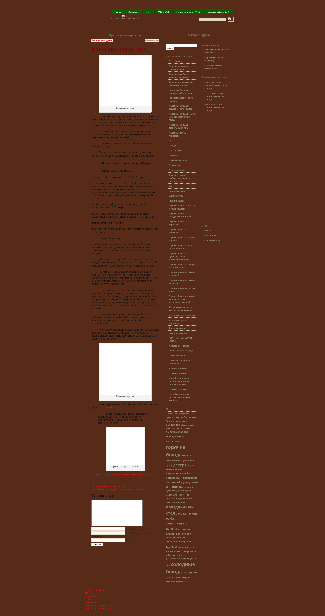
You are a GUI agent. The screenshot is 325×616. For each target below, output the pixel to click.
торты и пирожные (185, 551)
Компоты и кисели (178, 332)
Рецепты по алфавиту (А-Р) (188, 11)
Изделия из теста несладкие (178, 321)
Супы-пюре (174, 165)
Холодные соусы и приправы (178, 134)
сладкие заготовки (178, 534)
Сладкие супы (176, 195)
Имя (135, 529)
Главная (118, 11)
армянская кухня (174, 417)
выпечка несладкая (181, 428)
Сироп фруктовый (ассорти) (213, 59)
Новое (148, 11)
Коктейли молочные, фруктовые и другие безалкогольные (179, 381)
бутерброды (174, 425)
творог (169, 551)
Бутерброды (175, 61)
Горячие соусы (176, 200)
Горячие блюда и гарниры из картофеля (182, 266)
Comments (212, 240)
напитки (183, 494)
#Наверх (89, 593)
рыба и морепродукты (177, 520)
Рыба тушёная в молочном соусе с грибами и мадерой (117, 489)
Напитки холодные (101, 40)
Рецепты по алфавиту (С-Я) (218, 11)
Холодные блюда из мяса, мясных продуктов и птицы (182, 116)
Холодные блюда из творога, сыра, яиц (179, 126)
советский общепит (96, 590)
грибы (177, 460)
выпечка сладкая (177, 432)
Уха (170, 186)
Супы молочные (177, 170)
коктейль (186, 473)
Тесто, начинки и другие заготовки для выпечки (181, 309)
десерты (117, 474)
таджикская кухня (185, 547)
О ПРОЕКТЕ (163, 11)
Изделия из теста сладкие (182, 315)
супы (171, 546)
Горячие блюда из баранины (178, 223)
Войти (207, 230)
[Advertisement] (217, 168)
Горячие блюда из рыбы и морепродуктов (182, 207)
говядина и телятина (175, 438)
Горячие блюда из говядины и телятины (180, 215)
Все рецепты (133, 11)
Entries (210, 235)
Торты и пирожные (178, 327)
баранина (190, 417)
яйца (184, 581)
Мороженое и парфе (179, 345)
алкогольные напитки (179, 413)
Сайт (128, 540)
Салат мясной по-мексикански (213, 67)
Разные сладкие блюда (181, 350)
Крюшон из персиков (125, 35)
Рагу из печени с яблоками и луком (109, 486)
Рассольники (175, 150)
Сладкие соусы (177, 355)
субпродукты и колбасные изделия (178, 539)
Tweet (156, 44)
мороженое (171, 494)
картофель (173, 473)
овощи (181, 502)
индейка (178, 469)
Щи (170, 140)
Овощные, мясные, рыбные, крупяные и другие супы (179, 178)
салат (172, 528)
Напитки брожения (178, 389)
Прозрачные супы (178, 160)
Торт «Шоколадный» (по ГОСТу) (214, 96)
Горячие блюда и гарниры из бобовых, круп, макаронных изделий (182, 299)
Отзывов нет (152, 40)
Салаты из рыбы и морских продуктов (178, 75)
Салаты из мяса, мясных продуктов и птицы (181, 83)
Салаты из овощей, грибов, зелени (178, 67)
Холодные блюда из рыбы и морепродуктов (180, 107)
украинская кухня (178, 558)
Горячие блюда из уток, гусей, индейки (180, 247)
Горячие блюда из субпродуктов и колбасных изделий (179, 256)
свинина (184, 529)
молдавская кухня (181, 490)
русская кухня (186, 513)
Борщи (172, 145)
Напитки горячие (177, 373)
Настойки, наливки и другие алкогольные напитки (179, 397)
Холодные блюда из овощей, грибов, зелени (180, 91)
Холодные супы (177, 190)
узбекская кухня (174, 555)
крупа (184, 482)
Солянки (173, 155)
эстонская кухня (173, 581)
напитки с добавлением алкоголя (136, 474)
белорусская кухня (176, 421)
